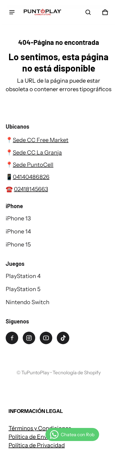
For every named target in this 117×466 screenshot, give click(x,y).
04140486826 (31, 177)
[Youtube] (46, 338)
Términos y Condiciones (40, 428)
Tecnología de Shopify (77, 372)
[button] (88, 12)
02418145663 (31, 189)
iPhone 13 (18, 218)
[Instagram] (29, 338)
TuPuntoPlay (35, 372)
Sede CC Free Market (40, 140)
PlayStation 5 (23, 289)
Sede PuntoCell (33, 164)
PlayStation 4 (23, 276)
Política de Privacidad (37, 445)
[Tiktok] (63, 338)
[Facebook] (12, 338)
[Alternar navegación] (12, 12)
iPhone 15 (18, 244)
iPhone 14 (18, 231)
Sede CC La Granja (37, 152)
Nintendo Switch (27, 302)
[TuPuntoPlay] (42, 12)
